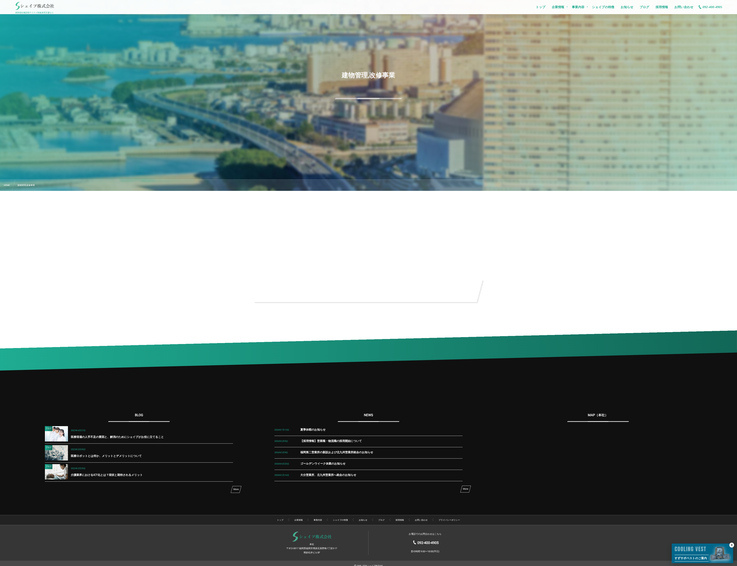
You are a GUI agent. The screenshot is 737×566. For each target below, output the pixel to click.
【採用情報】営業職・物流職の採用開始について (331, 441)
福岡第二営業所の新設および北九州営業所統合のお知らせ (336, 452)
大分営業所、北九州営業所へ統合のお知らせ (328, 475)
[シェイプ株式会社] (35, 7)
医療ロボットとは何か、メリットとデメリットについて (106, 456)
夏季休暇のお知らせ (313, 429)
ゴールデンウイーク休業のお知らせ (323, 463)
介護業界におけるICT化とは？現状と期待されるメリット (107, 475)
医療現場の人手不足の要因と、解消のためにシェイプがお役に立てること (117, 437)
